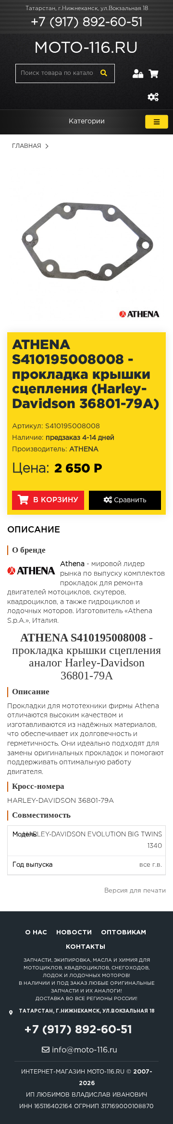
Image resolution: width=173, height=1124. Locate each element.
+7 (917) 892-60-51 (86, 22)
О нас (36, 932)
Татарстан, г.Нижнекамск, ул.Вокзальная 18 (86, 8)
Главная (26, 146)
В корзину (54, 500)
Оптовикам (123, 932)
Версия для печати (135, 891)
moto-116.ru (86, 48)
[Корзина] (153, 68)
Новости (74, 932)
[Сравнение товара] (153, 91)
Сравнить (129, 500)
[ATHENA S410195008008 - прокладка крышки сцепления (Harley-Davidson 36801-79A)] (86, 243)
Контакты (85, 947)
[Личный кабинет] (138, 68)
